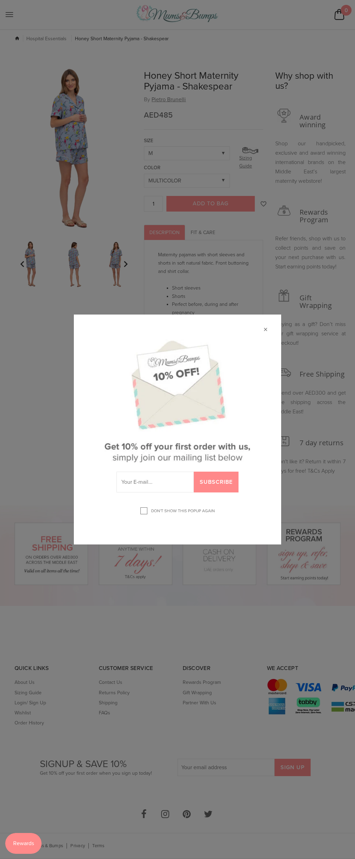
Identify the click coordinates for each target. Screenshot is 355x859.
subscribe (216, 482)
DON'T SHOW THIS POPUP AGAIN (182, 510)
